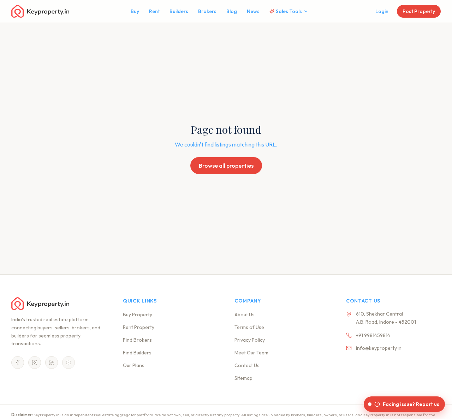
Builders (179, 11)
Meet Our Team (251, 352)
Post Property (419, 11)
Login (381, 11)
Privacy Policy (249, 340)
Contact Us (247, 365)
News (253, 11)
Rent (154, 11)
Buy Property (137, 314)
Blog (231, 11)
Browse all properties (226, 165)
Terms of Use (249, 327)
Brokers (207, 11)
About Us (244, 314)
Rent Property (138, 327)
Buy (135, 11)
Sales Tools (289, 11)
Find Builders (137, 352)
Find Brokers (137, 340)
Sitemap (243, 378)
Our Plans (133, 365)
